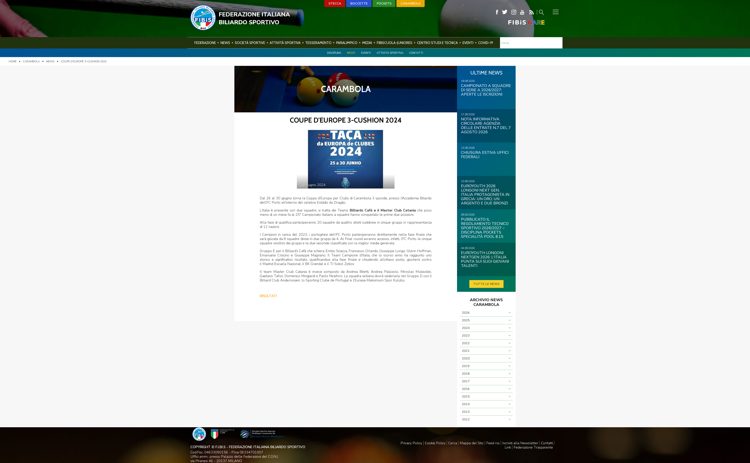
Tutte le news (486, 284)
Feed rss (493, 443)
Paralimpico (346, 43)
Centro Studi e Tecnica (437, 43)
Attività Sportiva (285, 43)
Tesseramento (318, 43)
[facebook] (497, 12)
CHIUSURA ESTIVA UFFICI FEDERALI (485, 154)
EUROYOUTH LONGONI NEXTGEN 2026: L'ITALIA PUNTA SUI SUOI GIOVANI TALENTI (485, 259)
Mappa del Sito (472, 443)
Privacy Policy (411, 443)
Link (508, 447)
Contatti (416, 53)
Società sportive (250, 43)
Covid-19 (485, 43)
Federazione (205, 43)
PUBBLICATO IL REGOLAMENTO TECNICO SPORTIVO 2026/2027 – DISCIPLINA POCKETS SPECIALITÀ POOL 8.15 (485, 228)
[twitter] (504, 12)
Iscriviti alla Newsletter (520, 443)
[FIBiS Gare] (520, 22)
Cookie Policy (435, 443)
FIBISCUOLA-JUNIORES (394, 43)
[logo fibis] (203, 29)
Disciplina (334, 53)
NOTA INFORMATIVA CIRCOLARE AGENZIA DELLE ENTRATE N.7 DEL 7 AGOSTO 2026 (486, 125)
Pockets (384, 3)
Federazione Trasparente (533, 447)
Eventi (467, 43)
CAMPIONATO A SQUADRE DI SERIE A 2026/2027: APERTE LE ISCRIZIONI (486, 90)
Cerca (452, 443)
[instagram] (513, 12)
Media (367, 43)
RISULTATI (268, 296)
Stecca (335, 3)
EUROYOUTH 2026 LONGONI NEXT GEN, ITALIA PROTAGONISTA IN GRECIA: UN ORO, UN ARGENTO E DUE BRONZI (485, 194)
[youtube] (522, 12)
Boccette (359, 3)
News (225, 43)
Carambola (411, 3)
